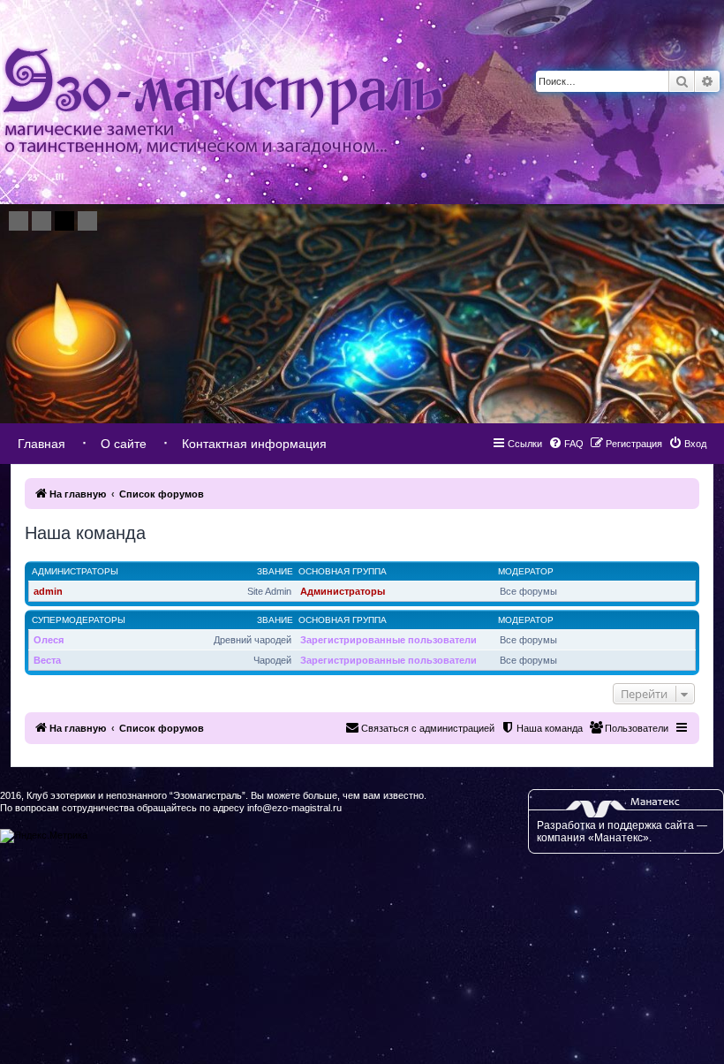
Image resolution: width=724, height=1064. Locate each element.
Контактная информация (254, 444)
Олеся (49, 640)
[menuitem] (687, 443)
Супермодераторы (78, 620)
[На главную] (222, 102)
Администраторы (75, 571)
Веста (47, 660)
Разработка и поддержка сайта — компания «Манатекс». (622, 831)
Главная (41, 444)
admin (48, 591)
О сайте (124, 444)
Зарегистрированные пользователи (388, 640)
